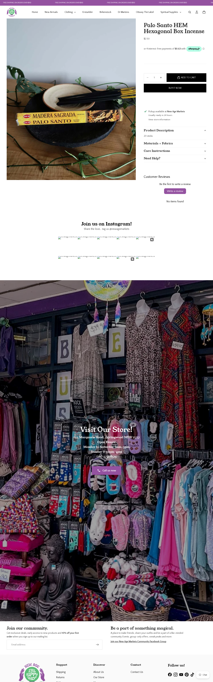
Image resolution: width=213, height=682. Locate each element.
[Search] (189, 12)
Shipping (61, 672)
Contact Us (137, 672)
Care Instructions (157, 151)
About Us (98, 672)
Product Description (159, 130)
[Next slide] (203, 100)
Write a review (175, 191)
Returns (60, 677)
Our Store (98, 677)
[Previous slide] (147, 100)
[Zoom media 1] (71, 99)
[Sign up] (97, 644)
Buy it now (175, 88)
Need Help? (152, 158)
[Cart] (204, 12)
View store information (159, 119)
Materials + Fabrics (158, 143)
